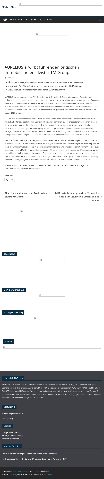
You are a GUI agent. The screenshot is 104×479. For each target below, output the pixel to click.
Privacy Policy (7, 418)
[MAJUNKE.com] (5, 20)
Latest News (46, 20)
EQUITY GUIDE (16, 20)
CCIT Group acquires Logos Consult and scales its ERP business (29, 453)
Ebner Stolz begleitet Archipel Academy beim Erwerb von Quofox (26, 195)
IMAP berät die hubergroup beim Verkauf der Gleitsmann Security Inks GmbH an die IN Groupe (77, 197)
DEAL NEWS (31, 20)
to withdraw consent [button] (10, 438)
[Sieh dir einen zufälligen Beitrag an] (99, 20)
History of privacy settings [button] (12, 435)
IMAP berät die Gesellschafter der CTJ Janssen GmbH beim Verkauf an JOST (34, 459)
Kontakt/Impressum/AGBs (13, 413)
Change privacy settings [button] (11, 432)
